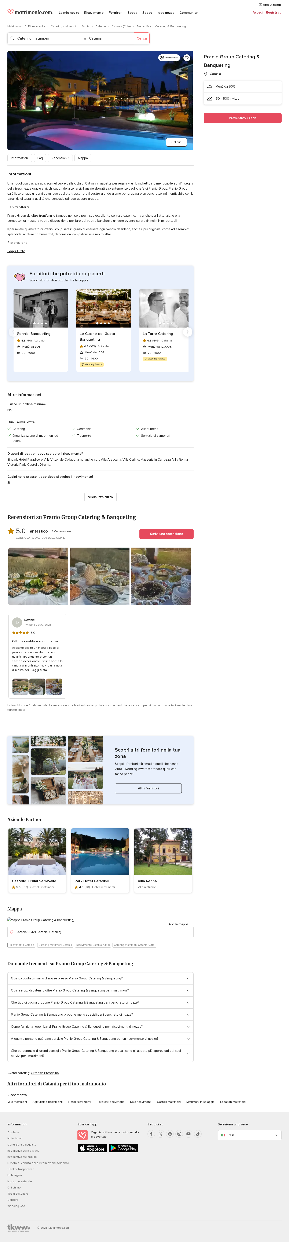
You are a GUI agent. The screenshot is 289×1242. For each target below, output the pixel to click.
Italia (231, 1135)
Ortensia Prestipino (45, 1073)
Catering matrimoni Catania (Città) (134, 945)
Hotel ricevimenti (79, 1102)
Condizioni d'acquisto (21, 1144)
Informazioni (20, 158)
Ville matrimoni (17, 1102)
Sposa (132, 13)
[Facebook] (151, 1134)
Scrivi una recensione (166, 534)
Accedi (258, 12)
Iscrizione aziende (19, 1181)
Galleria (176, 142)
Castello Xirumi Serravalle (34, 881)
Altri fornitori (148, 788)
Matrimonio (15, 26)
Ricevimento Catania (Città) (93, 945)
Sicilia (86, 26)
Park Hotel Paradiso (92, 881)
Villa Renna (147, 881)
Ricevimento (94, 13)
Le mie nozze (69, 13)
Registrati (274, 12)
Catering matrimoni (64, 26)
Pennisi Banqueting (34, 333)
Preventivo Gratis (242, 118)
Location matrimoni (233, 1102)
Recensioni (60, 158)
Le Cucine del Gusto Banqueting (97, 336)
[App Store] (92, 1151)
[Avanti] (187, 332)
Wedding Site (16, 1206)
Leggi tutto (16, 251)
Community (188, 13)
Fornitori (115, 13)
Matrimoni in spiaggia (200, 1102)
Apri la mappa (179, 924)
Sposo (147, 13)
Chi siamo (14, 1187)
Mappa (83, 158)
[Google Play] (123, 1151)
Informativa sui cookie (22, 1157)
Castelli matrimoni (169, 1102)
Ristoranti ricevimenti (110, 1102)
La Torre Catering (158, 333)
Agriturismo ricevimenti (48, 1102)
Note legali (14, 1138)
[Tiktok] (198, 1134)
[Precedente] (13, 332)
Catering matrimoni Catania (55, 945)
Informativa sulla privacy (23, 1150)
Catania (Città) (122, 26)
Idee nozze (165, 13)
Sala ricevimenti (140, 1102)
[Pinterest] (170, 1134)
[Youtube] (188, 1134)
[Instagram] (179, 1134)
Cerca (142, 38)
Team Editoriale (17, 1193)
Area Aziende (272, 5)
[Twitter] (160, 1134)
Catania (101, 26)
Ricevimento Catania (21, 945)
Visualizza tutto (100, 497)
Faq (40, 158)
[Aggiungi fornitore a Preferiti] (186, 57)
